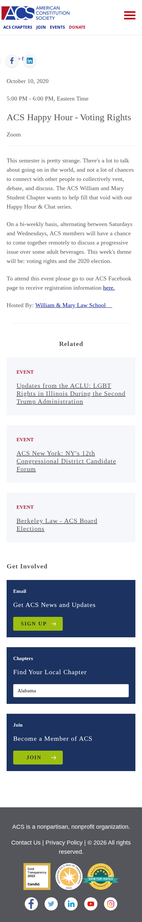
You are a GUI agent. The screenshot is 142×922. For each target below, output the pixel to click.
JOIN (34, 757)
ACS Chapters (17, 27)
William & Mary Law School (73, 305)
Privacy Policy (64, 842)
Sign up (34, 623)
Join (41, 27)
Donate (77, 27)
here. (109, 287)
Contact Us (26, 842)
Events (57, 27)
